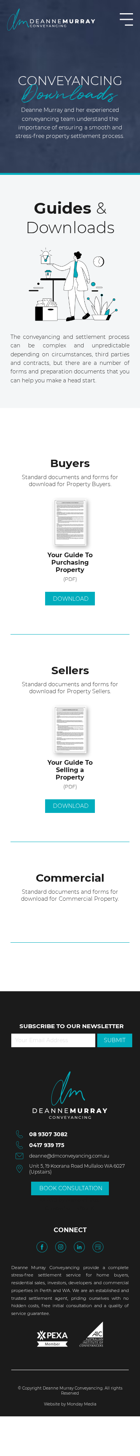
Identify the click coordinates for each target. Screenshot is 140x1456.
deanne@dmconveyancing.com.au (69, 1156)
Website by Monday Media (70, 1404)
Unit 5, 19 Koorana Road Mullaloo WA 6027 (77, 1166)
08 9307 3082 (48, 1134)
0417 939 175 (46, 1145)
